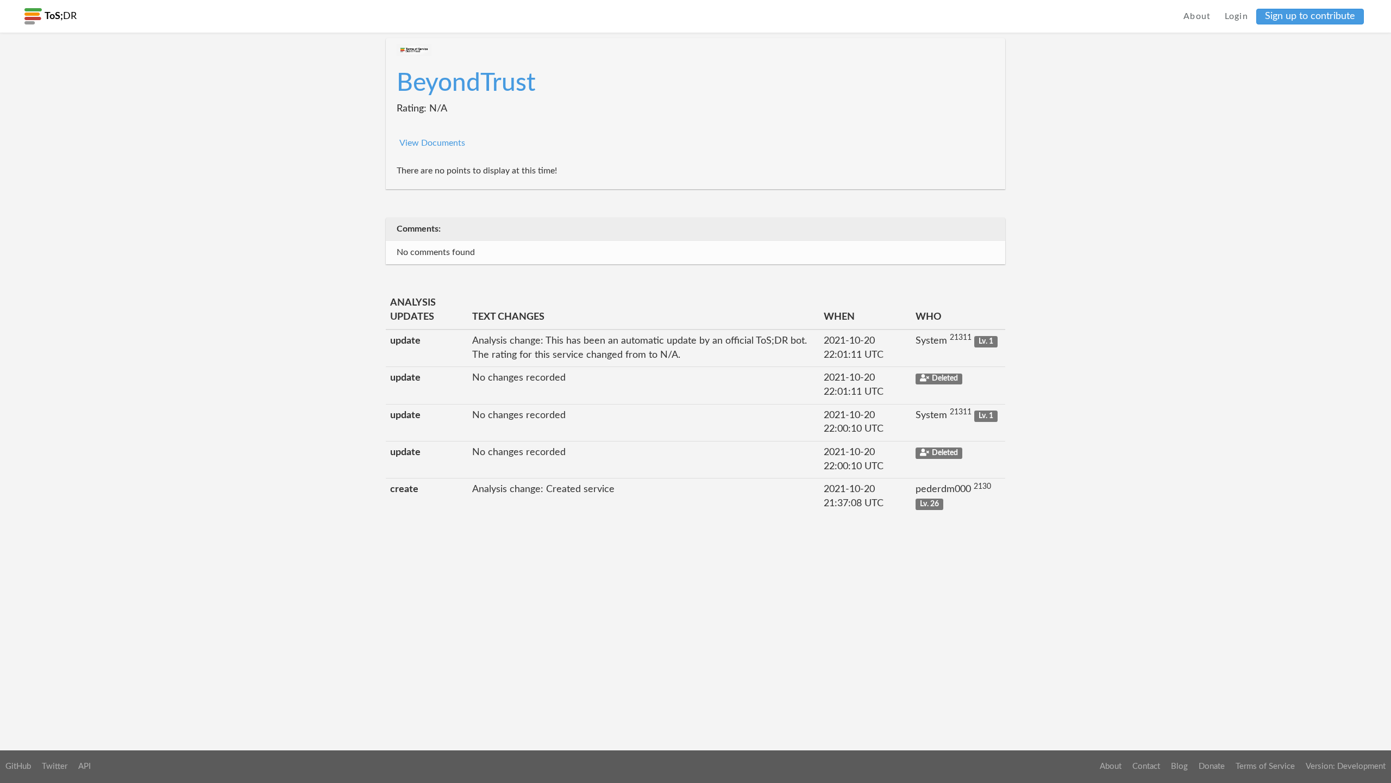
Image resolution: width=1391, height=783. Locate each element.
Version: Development (1346, 766)
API (84, 766)
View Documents (432, 143)
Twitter (54, 766)
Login (1237, 16)
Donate (1212, 766)
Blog (1179, 766)
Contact (1146, 766)
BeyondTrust (466, 83)
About (1197, 16)
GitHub (18, 766)
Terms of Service (1265, 766)
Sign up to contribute (1310, 16)
